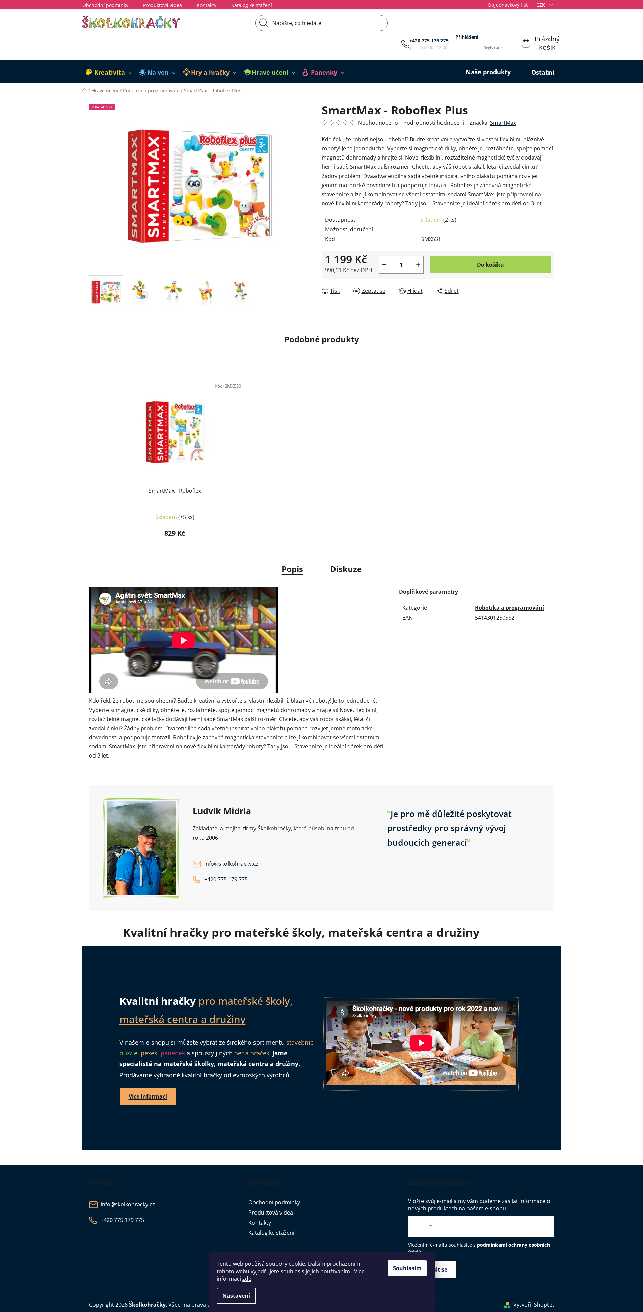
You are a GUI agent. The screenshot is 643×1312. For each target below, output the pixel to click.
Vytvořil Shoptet (533, 1304)
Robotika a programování (509, 607)
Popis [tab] (292, 568)
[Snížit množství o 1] (384, 264)
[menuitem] (109, 72)
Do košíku (490, 264)
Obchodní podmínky (105, 5)
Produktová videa (162, 5)
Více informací (148, 1096)
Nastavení (236, 1296)
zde (246, 1278)
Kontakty (206, 5)
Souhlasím (407, 1268)
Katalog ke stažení (251, 5)
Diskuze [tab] (346, 568)
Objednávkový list (508, 5)
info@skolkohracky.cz (231, 863)
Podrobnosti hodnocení (433, 122)
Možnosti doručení (349, 229)
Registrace (493, 47)
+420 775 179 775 (429, 40)
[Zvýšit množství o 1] (418, 264)
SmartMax (503, 122)
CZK (541, 5)
